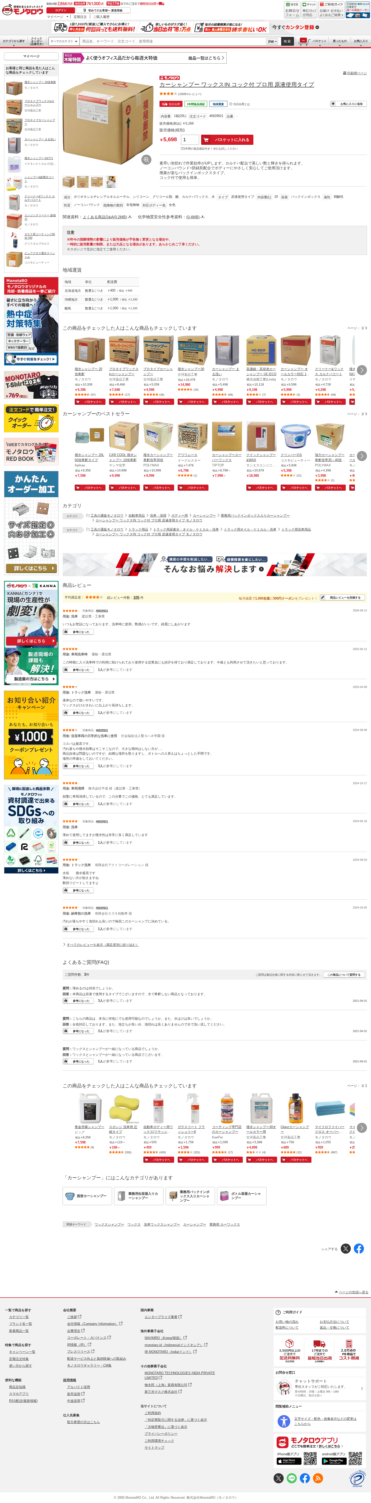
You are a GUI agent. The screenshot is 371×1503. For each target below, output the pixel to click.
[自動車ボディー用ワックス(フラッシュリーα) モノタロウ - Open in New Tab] (158, 1109)
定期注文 (80, 16)
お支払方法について (334, 1322)
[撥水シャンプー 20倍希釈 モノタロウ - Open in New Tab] (90, 351)
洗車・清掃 (158, 515)
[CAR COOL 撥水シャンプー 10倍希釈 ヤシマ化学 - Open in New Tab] (124, 436)
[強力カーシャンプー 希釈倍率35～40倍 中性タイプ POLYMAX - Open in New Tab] (330, 436)
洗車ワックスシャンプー (162, 1224)
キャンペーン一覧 (22, 1352)
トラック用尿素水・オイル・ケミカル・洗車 (186, 529)
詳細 (271, 41)
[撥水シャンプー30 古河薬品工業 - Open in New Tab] (193, 351)
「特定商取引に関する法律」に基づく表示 (176, 1420)
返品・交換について (334, 1327)
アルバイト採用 (78, 1387)
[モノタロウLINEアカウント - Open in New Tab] (292, 1482)
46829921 (102, 610)
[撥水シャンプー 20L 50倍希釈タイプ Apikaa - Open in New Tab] (90, 436)
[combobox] (173, 41)
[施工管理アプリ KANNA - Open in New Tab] (31, 645)
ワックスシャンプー (109, 1224)
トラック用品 (138, 529)
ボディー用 (179, 515)
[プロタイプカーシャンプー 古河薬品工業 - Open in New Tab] (158, 351)
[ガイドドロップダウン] (331, 13)
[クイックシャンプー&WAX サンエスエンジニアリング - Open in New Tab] (261, 436)
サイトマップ (154, 1447)
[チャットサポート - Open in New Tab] (309, 9)
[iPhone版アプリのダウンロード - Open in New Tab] (297, 1459)
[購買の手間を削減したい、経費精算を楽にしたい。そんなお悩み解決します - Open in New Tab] (215, 564)
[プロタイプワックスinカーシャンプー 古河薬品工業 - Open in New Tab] (124, 351)
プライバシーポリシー (161, 1434)
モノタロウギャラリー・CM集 (89, 1365)
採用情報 (69, 1380)
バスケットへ (93, 401)
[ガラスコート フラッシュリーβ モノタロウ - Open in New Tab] (193, 1109)
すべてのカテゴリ (62, 41)
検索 (287, 41)
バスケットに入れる (232, 139)
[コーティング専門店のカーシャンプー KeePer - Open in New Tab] (227, 1109)
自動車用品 (136, 515)
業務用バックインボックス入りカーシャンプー (255, 515)
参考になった (81, 631)
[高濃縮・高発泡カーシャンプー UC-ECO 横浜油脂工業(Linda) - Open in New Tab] (261, 351)
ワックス (134, 1224)
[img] (23, 10)
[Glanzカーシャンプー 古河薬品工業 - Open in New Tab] (296, 1109)
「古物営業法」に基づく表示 (166, 1427)
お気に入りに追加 (351, 103)
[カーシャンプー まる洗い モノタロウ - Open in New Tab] (227, 351)
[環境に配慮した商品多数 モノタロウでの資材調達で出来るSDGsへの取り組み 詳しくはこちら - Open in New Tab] (31, 872)
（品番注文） (36, 41)
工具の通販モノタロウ (107, 515)
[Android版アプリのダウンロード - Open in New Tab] (343, 1459)
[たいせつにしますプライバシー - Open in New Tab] (357, 1478)
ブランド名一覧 (20, 1324)
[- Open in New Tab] (290, 1350)
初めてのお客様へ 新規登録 (105, 10)
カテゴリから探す (14, 40)
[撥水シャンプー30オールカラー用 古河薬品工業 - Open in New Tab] (261, 1109)
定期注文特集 (19, 1359)
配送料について (287, 1327)
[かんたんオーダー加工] (31, 574)
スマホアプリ (19, 1394)
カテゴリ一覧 (19, 1317)
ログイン (60, 10)
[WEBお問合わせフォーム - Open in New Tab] (292, 9)
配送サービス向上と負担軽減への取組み (96, 1359)
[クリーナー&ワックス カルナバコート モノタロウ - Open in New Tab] (330, 351)
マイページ (55, 16)
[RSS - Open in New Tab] (318, 1482)
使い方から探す (20, 1366)
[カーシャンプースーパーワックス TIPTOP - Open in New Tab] (227, 436)
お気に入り (361, 40)
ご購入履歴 (101, 16)
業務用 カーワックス (224, 1224)
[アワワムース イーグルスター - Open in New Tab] (193, 436)
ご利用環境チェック (159, 1441)
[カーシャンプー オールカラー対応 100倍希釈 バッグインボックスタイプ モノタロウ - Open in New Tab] (296, 351)
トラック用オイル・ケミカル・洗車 (250, 529)
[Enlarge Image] (146, 160)
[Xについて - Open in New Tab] (279, 1482)
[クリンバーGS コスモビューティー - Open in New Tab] (296, 436)
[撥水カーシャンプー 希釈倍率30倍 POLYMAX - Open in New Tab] (158, 436)
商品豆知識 (17, 1387)
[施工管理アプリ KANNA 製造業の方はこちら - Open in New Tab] (31, 684)
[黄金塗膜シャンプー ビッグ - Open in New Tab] (90, 1109)
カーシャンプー (204, 515)
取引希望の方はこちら (83, 1422)
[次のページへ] (362, 370)
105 (136, 597)
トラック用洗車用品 (296, 529)
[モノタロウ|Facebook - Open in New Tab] (305, 1482)
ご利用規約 (153, 1413)
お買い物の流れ (287, 1322)
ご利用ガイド (292, 1312)
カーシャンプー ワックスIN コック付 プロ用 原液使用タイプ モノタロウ (149, 520)
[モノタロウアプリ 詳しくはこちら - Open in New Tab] (320, 1442)
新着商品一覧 (19, 1331)
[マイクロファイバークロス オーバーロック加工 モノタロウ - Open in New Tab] (330, 1109)
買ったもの (340, 40)
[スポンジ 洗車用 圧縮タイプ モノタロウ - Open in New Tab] (124, 1109)
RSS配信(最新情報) (23, 1401)
